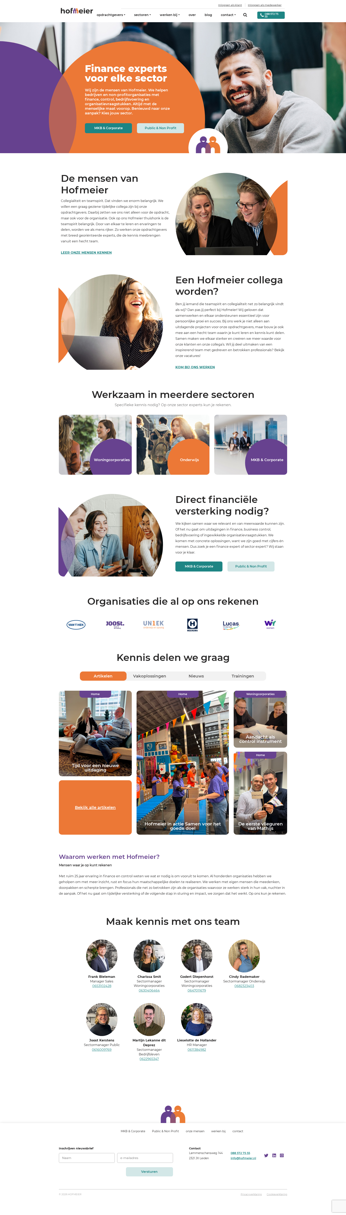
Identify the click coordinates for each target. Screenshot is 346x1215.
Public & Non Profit (160, 128)
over (192, 15)
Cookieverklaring (277, 1194)
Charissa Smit (149, 976)
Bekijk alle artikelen (95, 807)
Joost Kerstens (101, 1040)
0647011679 (197, 990)
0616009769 (102, 1050)
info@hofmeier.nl (243, 1158)
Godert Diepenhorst (196, 976)
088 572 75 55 (240, 1153)
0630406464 (149, 990)
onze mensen (195, 1131)
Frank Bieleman (101, 976)
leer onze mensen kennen (86, 253)
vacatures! (192, 356)
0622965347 (149, 1059)
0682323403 (244, 986)
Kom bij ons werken (195, 367)
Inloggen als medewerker (265, 5)
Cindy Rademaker (244, 976)
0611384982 (197, 1050)
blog (208, 15)
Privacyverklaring (251, 1194)
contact (227, 15)
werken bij (168, 15)
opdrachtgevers (110, 15)
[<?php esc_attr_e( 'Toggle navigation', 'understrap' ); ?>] (108, 1133)
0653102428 (101, 986)
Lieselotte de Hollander (196, 1040)
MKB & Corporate (108, 128)
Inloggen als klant (230, 5)
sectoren (141, 15)
